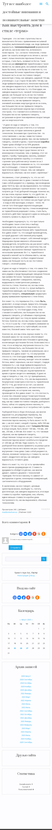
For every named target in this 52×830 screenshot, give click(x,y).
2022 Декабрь (26, 718)
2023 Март (26, 728)
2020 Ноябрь (26, 686)
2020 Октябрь (26, 683)
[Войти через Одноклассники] (37, 597)
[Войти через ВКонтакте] (19, 597)
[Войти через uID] (15, 597)
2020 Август (26, 676)
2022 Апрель (26, 700)
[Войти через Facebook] (24, 597)
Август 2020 (26, 619)
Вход (32, 575)
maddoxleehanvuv (9, 512)
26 (21, 648)
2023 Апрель (26, 732)
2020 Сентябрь (26, 679)
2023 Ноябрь (26, 739)
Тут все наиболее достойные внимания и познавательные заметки (23, 12)
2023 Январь (26, 721)
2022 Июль (26, 707)
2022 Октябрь (26, 714)
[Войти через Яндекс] (28, 597)
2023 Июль (26, 735)
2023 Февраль (26, 725)
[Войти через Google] (33, 597)
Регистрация (22, 575)
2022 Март (26, 697)
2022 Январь (26, 693)
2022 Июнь (26, 704)
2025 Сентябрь (26, 742)
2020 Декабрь (26, 690)
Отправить (16, 547)
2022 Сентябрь (26, 711)
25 (15, 648)
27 (27, 648)
